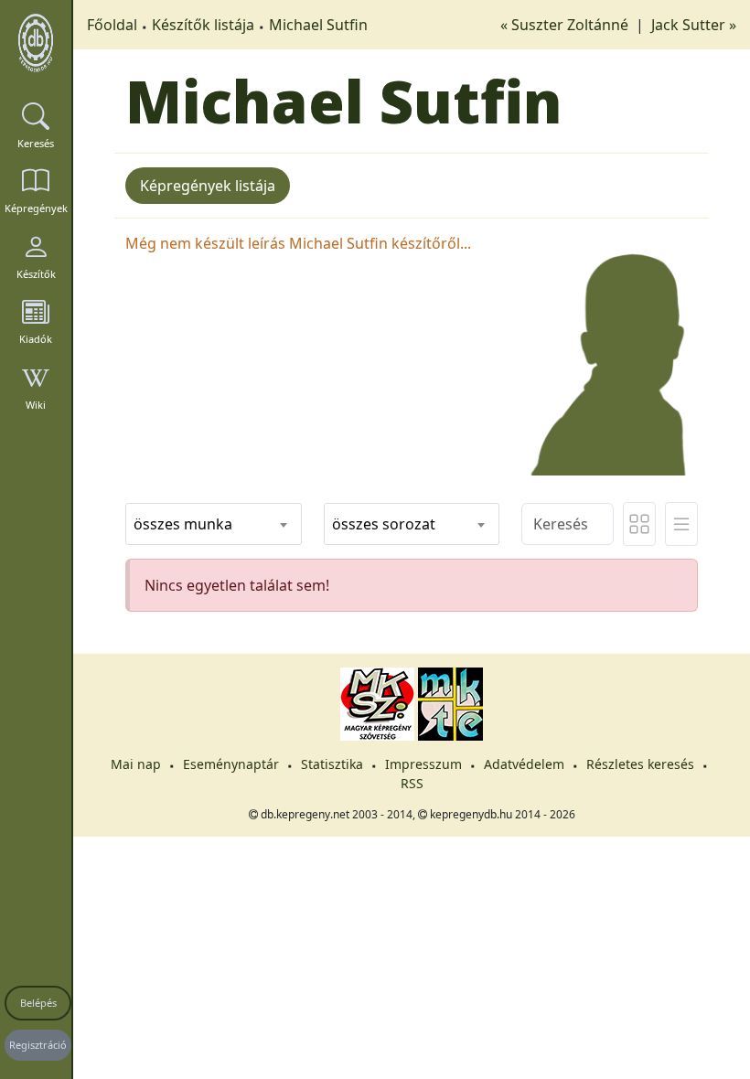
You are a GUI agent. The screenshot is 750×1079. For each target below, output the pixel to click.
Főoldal (112, 25)
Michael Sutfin (318, 25)
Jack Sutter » (693, 25)
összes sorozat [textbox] (383, 524)
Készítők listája (203, 25)
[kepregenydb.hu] (35, 43)
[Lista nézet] (681, 524)
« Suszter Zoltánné (566, 25)
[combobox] (213, 524)
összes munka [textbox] (183, 524)
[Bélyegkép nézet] (639, 524)
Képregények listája (207, 186)
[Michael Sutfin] (609, 352)
